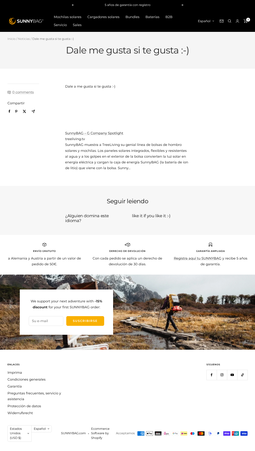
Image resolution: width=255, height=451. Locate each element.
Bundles (132, 17)
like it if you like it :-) (151, 215)
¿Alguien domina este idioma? (87, 218)
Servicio (60, 25)
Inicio (11, 39)
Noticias (24, 39)
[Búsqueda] (229, 21)
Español (204, 21)
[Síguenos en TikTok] (242, 375)
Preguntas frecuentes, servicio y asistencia (34, 396)
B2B (168, 17)
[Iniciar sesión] (237, 21)
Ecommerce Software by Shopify (100, 433)
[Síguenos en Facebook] (211, 375)
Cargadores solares (103, 17)
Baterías (152, 17)
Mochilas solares (67, 17)
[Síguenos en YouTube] (232, 375)
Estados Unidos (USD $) (16, 433)
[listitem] (9, 111)
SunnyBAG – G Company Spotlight (94, 133)
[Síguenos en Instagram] (222, 375)
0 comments (23, 92)
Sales (77, 25)
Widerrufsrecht (20, 413)
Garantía (14, 386)
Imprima (14, 373)
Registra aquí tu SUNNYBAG (197, 258)
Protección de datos (24, 406)
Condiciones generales (26, 379)
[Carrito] (246, 21)
